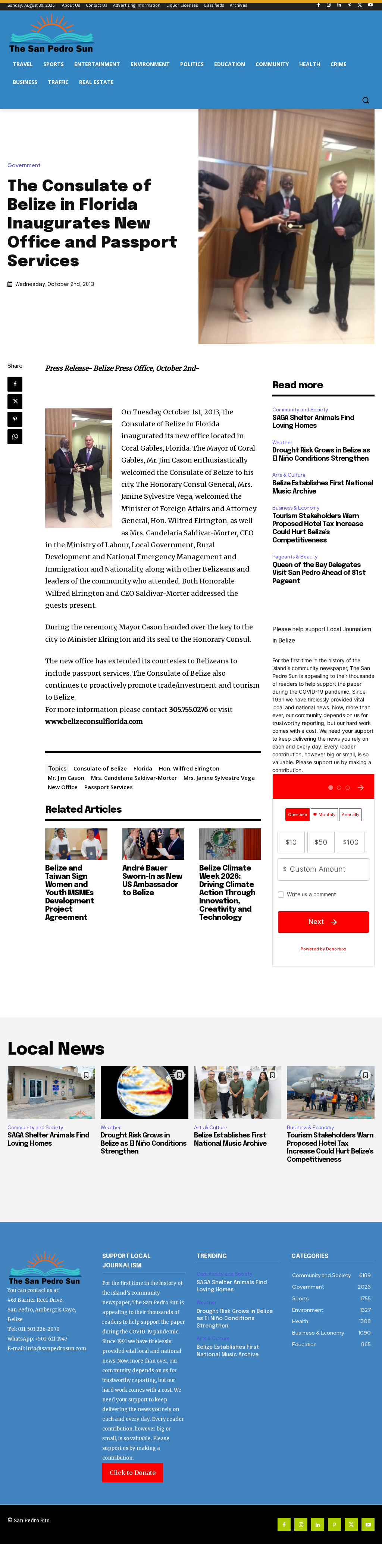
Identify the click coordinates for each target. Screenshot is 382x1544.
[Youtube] (370, 5)
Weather (282, 442)
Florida (143, 768)
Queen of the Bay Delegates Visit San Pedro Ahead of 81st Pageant (319, 573)
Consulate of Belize (100, 768)
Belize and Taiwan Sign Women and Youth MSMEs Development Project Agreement (69, 893)
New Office (63, 787)
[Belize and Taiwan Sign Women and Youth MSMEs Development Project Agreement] (76, 843)
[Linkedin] (339, 5)
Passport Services (108, 787)
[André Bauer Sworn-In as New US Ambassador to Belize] (153, 843)
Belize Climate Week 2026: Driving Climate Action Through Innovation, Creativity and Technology (227, 893)
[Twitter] (360, 5)
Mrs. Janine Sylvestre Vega (219, 777)
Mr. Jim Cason (66, 777)
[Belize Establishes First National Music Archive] (238, 1092)
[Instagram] (329, 5)
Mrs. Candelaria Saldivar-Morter (134, 777)
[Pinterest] (349, 5)
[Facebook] (318, 5)
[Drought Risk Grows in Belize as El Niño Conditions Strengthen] (144, 1092)
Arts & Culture (289, 475)
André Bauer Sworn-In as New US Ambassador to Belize (152, 881)
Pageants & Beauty (294, 557)
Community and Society (300, 410)
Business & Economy (295, 508)
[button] (366, 100)
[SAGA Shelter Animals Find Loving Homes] (51, 1092)
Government (24, 165)
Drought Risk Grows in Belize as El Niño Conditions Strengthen (144, 1143)
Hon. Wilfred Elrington (189, 768)
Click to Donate (133, 1472)
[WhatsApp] (14, 436)
